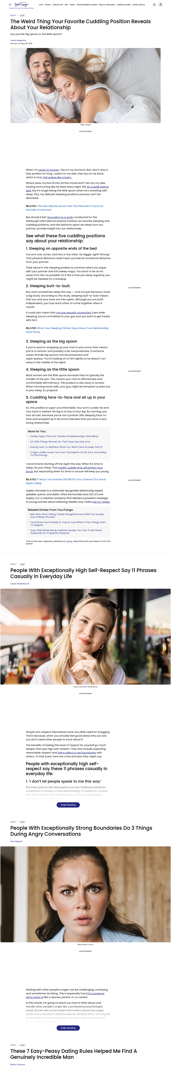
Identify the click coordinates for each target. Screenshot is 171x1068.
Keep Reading (68, 804)
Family (72, 5)
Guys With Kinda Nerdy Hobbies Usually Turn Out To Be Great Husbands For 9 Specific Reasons (66, 531)
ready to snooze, (48, 170)
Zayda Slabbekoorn (20, 583)
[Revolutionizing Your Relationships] (22, 4)
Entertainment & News (87, 5)
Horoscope (58, 5)
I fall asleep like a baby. (57, 177)
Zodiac (48, 5)
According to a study (60, 217)
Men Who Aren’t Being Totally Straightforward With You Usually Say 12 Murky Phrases (67, 515)
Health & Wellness (107, 5)
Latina (69, 541)
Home (13, 15)
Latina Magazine (18, 40)
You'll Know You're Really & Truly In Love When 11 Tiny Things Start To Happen (68, 523)
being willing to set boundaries (77, 752)
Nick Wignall (16, 841)
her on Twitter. (101, 502)
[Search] (154, 4)
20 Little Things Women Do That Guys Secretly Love (60, 441)
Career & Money (124, 5)
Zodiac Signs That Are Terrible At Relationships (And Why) (64, 436)
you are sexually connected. (73, 312)
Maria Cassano (17, 1064)
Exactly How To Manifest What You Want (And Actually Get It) (66, 447)
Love (41, 5)
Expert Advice (138, 5)
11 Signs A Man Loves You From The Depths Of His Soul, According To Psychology (68, 453)
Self (66, 5)
